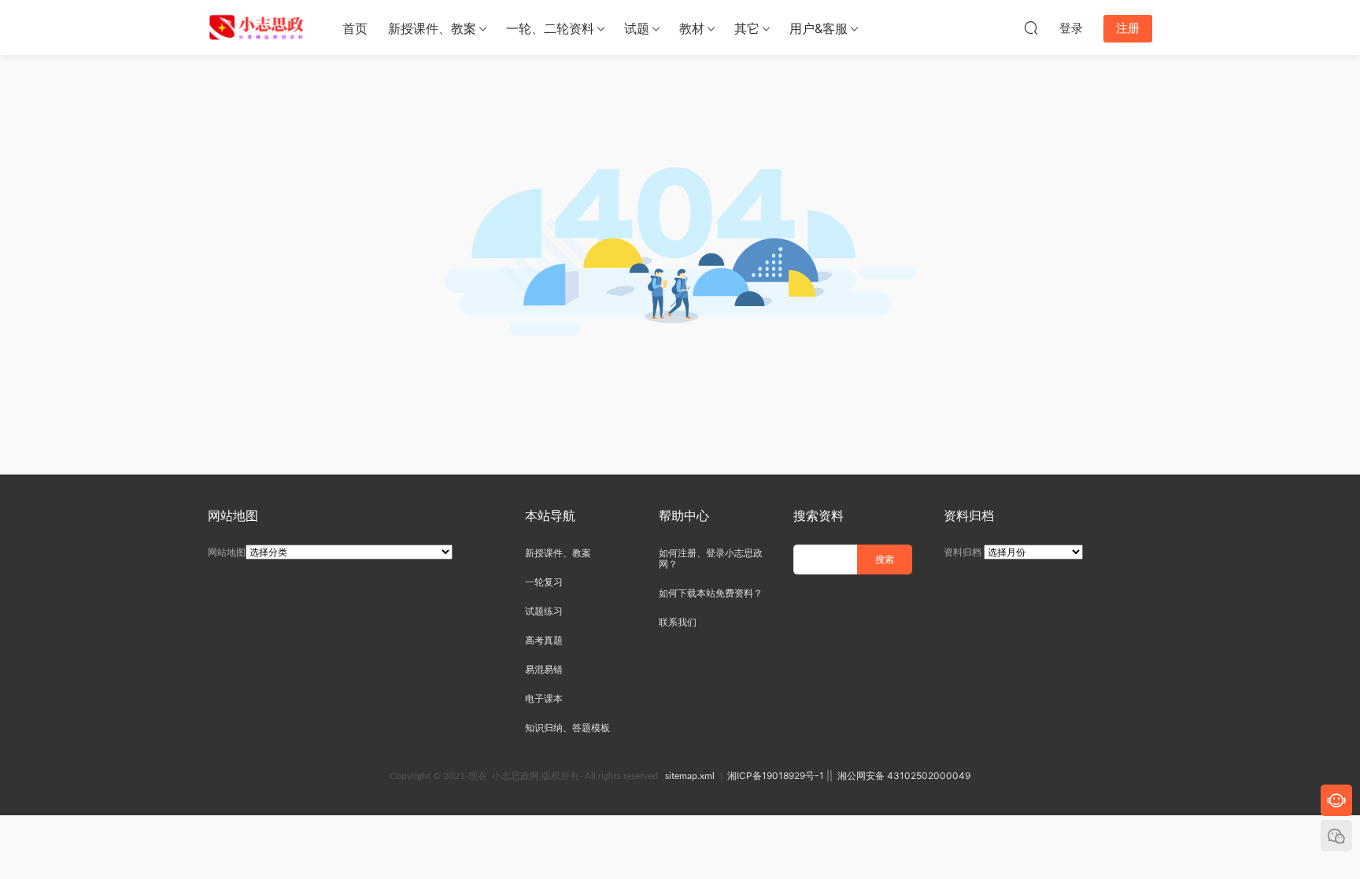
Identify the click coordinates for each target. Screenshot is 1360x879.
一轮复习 (544, 582)
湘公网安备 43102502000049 (903, 775)
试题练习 (544, 611)
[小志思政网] (258, 27)
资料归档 (962, 552)
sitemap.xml (690, 776)
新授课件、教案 (432, 28)
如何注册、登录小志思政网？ (711, 558)
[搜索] (1031, 27)
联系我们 (678, 622)
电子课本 (544, 698)
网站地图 (227, 552)
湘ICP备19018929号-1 (775, 775)
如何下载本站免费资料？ (711, 593)
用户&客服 (818, 28)
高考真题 (544, 640)
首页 (355, 28)
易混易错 (544, 669)
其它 (746, 28)
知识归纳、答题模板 (567, 727)
